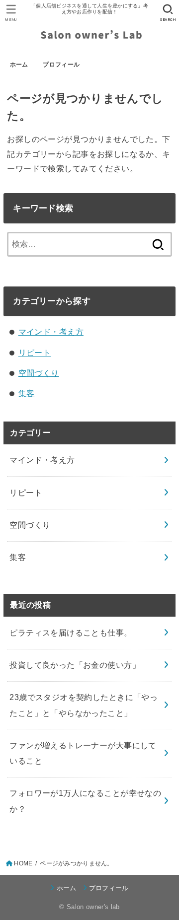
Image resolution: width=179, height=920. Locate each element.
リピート (34, 352)
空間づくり (38, 372)
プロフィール (61, 65)
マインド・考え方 (51, 331)
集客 (26, 393)
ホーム (19, 65)
